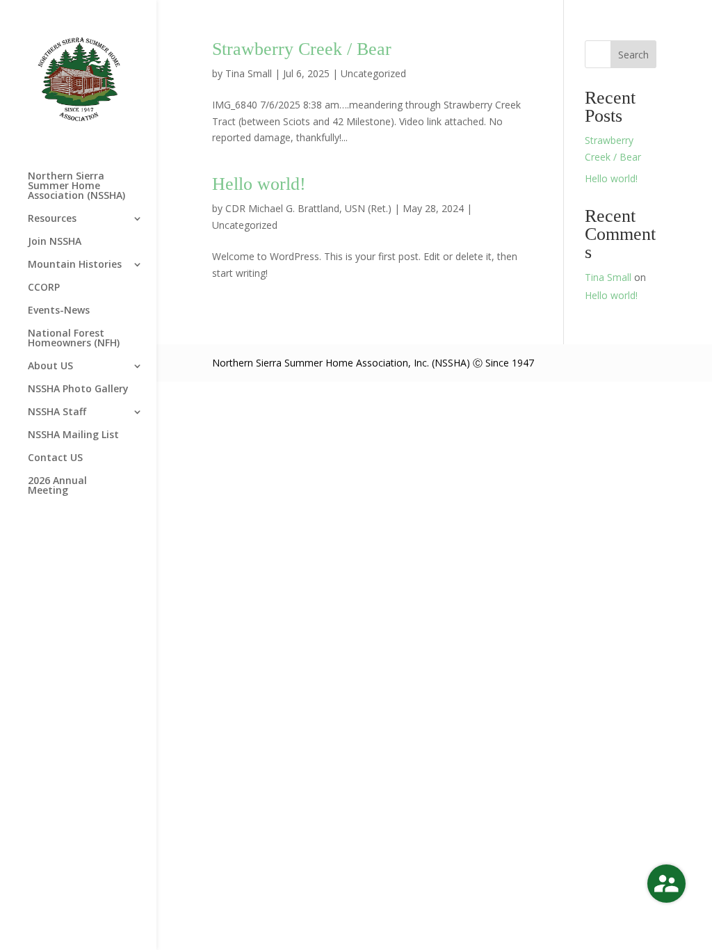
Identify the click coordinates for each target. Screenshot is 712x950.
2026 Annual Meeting (57, 486)
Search (633, 54)
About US (50, 366)
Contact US (55, 458)
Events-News (59, 310)
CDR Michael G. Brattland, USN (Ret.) (308, 208)
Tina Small (248, 73)
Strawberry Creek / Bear (301, 49)
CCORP (44, 287)
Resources (52, 219)
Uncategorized (373, 73)
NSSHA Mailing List (73, 435)
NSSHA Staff (57, 412)
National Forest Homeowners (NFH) (74, 338)
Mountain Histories (75, 265)
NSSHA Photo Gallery (78, 389)
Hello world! (259, 184)
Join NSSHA (54, 242)
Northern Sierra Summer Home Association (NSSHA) (76, 186)
